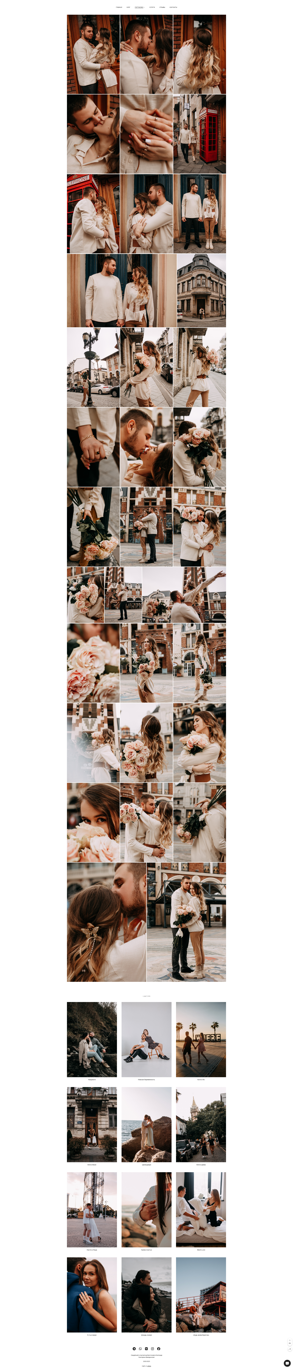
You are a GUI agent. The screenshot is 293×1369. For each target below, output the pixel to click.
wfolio (149, 1366)
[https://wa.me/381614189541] (140, 1349)
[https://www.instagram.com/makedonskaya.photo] (152, 1349)
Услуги (152, 7)
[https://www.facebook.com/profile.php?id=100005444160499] (158, 1349)
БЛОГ (128, 7)
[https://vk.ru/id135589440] (146, 1349)
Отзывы (162, 7)
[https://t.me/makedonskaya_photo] (134, 1349)
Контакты (173, 7)
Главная (119, 7)
